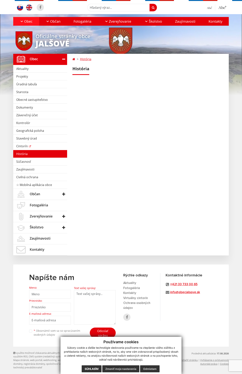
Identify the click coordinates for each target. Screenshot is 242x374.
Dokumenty (24, 107)
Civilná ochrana (27, 177)
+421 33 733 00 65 (184, 284)
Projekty (22, 76)
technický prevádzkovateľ (27, 367)
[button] (26, 21)
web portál (36, 360)
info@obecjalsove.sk (185, 292)
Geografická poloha (30, 131)
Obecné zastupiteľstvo (32, 100)
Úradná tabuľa (26, 84)
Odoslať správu (102, 333)
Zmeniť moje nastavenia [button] (120, 368)
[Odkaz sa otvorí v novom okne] (40, 7)
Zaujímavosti (185, 21)
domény (17, 364)
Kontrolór (23, 123)
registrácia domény (34, 364)
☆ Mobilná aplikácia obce (34, 185)
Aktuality (22, 69)
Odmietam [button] (150, 368)
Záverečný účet (27, 115)
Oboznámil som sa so (57, 332)
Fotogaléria (82, 21)
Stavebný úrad (26, 138)
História (22, 154)
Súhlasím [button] (92, 368)
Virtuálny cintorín (135, 298)
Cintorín (22, 146)
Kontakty (215, 21)
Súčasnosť (23, 162)
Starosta (22, 92)
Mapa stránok (21, 360)
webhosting (50, 360)
